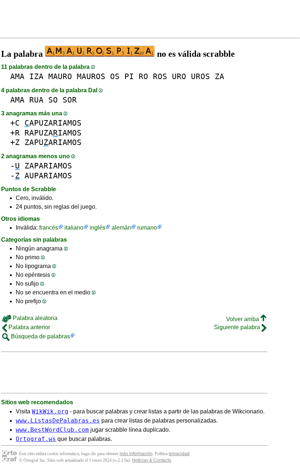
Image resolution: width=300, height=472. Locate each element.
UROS (200, 76)
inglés (97, 227)
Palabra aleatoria (34, 318)
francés (48, 227)
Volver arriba (243, 319)
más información (136, 453)
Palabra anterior (28, 327)
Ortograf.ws (36, 438)
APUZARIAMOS (53, 122)
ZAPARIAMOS (48, 165)
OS (115, 76)
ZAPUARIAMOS (53, 142)
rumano (147, 227)
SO (53, 99)
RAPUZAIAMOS (53, 132)
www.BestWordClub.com (52, 429)
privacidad (179, 453)
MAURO (60, 76)
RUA (36, 99)
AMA (17, 76)
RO (143, 76)
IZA (36, 76)
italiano (73, 227)
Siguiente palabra (238, 327)
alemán (121, 227)
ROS (160, 76)
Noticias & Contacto (151, 460)
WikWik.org (50, 411)
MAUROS (91, 76)
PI (129, 76)
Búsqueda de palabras (40, 336)
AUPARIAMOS (48, 175)
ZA (219, 76)
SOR (70, 99)
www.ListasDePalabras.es (58, 420)
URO (179, 76)
